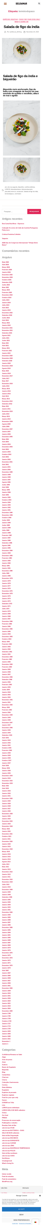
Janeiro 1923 (6, 824)
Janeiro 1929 (6, 803)
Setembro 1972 (7, 603)
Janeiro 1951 (6, 702)
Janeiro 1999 (6, 474)
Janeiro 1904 (6, 905)
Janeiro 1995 (6, 497)
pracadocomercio (10, 191)
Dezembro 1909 (7, 889)
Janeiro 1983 (6, 560)
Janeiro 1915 (6, 856)
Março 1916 (6, 851)
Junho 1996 (6, 485)
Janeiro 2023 (6, 310)
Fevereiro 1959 (7, 667)
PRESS (4, 1118)
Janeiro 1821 (6, 1003)
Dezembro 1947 (7, 722)
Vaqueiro (5, 238)
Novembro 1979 (7, 578)
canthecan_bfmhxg (16, 32)
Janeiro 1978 (6, 583)
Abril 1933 (5, 788)
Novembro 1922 (7, 826)
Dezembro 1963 (7, 636)
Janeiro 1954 (6, 692)
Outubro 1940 (6, 748)
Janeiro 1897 (6, 922)
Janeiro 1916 (6, 854)
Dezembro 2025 (7, 275)
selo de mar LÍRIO (8, 1145)
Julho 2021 (5, 338)
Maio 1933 (5, 786)
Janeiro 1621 (6, 1039)
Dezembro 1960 (7, 657)
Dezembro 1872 (7, 958)
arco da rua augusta (11, 187)
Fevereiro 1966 (7, 624)
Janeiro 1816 (6, 1006)
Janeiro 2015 (6, 393)
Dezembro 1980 (7, 571)
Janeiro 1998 (6, 477)
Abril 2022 (5, 320)
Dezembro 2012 (7, 401)
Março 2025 (6, 290)
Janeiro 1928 (6, 806)
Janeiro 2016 (6, 391)
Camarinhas (6, 1075)
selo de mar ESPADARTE (10, 1140)
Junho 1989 (6, 525)
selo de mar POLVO (8, 1150)
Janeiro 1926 (6, 811)
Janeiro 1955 (6, 687)
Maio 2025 (5, 287)
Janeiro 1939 (6, 755)
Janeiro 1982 (6, 563)
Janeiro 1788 (6, 1013)
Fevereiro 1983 (7, 558)
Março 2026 (6, 267)
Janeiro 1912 (6, 874)
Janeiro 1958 (6, 672)
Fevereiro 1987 (7, 535)
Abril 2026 (5, 264)
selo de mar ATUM (8, 1128)
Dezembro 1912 (7, 872)
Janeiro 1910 (6, 887)
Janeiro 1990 (6, 522)
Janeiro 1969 (6, 614)
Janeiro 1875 (6, 955)
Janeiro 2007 (6, 431)
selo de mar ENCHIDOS (10, 1138)
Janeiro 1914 (6, 859)
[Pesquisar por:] (13, 212)
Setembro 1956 (7, 679)
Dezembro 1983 (7, 555)
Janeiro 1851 (6, 985)
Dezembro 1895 (7, 927)
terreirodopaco (9, 194)
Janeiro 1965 (6, 631)
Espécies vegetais (10, 19)
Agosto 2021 (6, 335)
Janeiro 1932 (6, 793)
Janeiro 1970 (6, 611)
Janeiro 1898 (6, 920)
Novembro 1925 (7, 813)
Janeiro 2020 (6, 363)
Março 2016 (6, 388)
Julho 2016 (5, 386)
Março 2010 (6, 416)
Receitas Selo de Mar (9, 1125)
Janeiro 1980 (6, 576)
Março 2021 (6, 348)
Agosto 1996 (6, 482)
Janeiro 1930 (6, 801)
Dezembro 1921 (7, 834)
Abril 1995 (5, 495)
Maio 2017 (5, 381)
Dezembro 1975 (7, 591)
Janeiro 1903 (6, 907)
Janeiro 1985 (6, 548)
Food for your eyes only (29, 19)
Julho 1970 (5, 608)
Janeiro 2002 (6, 459)
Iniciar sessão (6, 1174)
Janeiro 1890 (6, 937)
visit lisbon (18, 194)
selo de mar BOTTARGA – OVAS (13, 1130)
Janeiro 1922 (6, 831)
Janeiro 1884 (6, 945)
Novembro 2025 (7, 277)
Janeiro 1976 (6, 588)
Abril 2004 (5, 441)
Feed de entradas (8, 1176)
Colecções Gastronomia (10, 1082)
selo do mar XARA (8, 1156)
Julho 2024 (5, 300)
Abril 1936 (5, 765)
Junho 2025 (6, 285)
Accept (21, 1209)
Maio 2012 (5, 406)
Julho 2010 (5, 414)
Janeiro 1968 (6, 616)
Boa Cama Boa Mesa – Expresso (13, 223)
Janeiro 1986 (6, 540)
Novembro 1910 (7, 882)
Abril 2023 (5, 307)
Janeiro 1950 (6, 712)
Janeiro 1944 (6, 732)
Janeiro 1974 (6, 598)
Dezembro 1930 (7, 798)
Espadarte (5, 1090)
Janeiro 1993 (6, 505)
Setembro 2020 (7, 361)
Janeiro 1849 (6, 991)
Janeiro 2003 (6, 452)
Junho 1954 (6, 689)
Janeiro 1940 (6, 753)
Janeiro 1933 (6, 791)
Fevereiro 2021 (7, 350)
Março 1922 (6, 829)
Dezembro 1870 (7, 965)
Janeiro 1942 (6, 743)
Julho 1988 (5, 530)
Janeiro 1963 (6, 646)
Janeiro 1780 (6, 1016)
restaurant (20, 191)
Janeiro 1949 (6, 717)
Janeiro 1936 (6, 770)
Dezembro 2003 (7, 447)
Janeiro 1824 (6, 1001)
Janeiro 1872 (6, 960)
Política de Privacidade (28, 1193)
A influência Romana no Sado (12, 1054)
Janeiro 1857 (6, 980)
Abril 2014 (5, 396)
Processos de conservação (11, 1120)
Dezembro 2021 (7, 328)
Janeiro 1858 (6, 978)
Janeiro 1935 (6, 773)
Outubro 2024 (6, 297)
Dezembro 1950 (7, 705)
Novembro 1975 (7, 593)
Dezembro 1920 (7, 841)
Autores (4, 1064)
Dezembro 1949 (7, 715)
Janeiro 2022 (6, 325)
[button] (40, 1196)
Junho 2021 (6, 340)
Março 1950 (6, 707)
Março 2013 (6, 399)
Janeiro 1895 (6, 930)
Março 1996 (6, 490)
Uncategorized (7, 1161)
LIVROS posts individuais (10, 1107)
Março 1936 (6, 768)
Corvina (4, 1085)
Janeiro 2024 (6, 302)
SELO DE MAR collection (10, 1133)
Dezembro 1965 (7, 629)
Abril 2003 (5, 449)
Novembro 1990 (7, 515)
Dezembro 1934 (7, 775)
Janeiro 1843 (6, 993)
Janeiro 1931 (6, 796)
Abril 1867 (5, 970)
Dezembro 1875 (7, 953)
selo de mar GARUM (9, 1143)
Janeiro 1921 (6, 839)
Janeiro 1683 (6, 1034)
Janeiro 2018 (6, 373)
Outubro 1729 (6, 1021)
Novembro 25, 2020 (32, 32)
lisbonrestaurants (27, 189)
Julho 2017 (5, 378)
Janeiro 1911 (6, 877)
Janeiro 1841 (6, 996)
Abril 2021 (5, 345)
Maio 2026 (5, 262)
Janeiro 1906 (6, 899)
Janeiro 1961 (6, 654)
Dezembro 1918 (7, 849)
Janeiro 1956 (6, 682)
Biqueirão (5, 1070)
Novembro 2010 (7, 411)
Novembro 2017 (7, 376)
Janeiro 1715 (6, 1026)
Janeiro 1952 (6, 697)
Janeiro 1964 (6, 634)
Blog (3, 1072)
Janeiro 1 (5, 1044)
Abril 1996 (5, 487)
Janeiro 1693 (6, 1031)
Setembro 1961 (7, 652)
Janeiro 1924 (6, 819)
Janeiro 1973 (6, 601)
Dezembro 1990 (7, 512)
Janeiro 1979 (6, 581)
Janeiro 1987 (6, 538)
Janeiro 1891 (6, 935)
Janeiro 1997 (6, 479)
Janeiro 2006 (6, 434)
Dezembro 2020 (7, 355)
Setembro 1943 (7, 735)
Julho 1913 (5, 864)
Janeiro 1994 (6, 502)
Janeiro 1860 (6, 975)
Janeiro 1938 (6, 758)
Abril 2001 (5, 464)
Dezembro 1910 (7, 879)
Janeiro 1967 (6, 619)
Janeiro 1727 (6, 1023)
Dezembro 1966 (7, 621)
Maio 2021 (5, 343)
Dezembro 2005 (7, 436)
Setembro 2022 (7, 315)
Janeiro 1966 (6, 626)
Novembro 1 (6, 1041)
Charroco (5, 1077)
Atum (4, 1062)
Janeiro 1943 (6, 740)
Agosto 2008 (6, 424)
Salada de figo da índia (21, 27)
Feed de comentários (9, 1179)
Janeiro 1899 (6, 917)
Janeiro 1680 (6, 1036)
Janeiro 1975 (6, 596)
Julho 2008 (5, 426)
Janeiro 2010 (6, 419)
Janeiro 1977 (6, 586)
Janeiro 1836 (6, 998)
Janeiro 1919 (6, 846)
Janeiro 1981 (6, 568)
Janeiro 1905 (6, 902)
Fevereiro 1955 (7, 684)
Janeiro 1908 (6, 894)
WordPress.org (7, 1181)
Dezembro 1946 (7, 727)
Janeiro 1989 (6, 528)
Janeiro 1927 (6, 808)
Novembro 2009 (7, 421)
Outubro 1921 (6, 836)
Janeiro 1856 (6, 983)
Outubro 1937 (6, 760)
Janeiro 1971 (6, 606)
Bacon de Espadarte (9, 1067)
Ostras (4, 1112)
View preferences (21, 1220)
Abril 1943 (5, 738)
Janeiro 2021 (6, 353)
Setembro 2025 (7, 282)
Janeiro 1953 (6, 694)
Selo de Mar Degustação (10, 1135)
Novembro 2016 (7, 383)
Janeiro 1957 (6, 674)
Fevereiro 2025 (7, 292)
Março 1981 (6, 566)
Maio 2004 (5, 439)
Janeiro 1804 (6, 1008)
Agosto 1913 (6, 861)
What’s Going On (21, 22)
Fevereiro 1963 (7, 644)
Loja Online (4, 1193)
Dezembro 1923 (7, 821)
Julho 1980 (5, 573)
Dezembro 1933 (7, 781)
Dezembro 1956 (7, 677)
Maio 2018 (5, 371)
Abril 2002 (5, 457)
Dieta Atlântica (7, 1087)
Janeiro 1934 (6, 778)
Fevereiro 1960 (7, 659)
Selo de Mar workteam (9, 1153)
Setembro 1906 (7, 897)
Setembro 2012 (7, 404)
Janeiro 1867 (6, 973)
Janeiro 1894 (6, 932)
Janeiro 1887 (6, 942)
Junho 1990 (6, 520)
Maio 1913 (5, 867)
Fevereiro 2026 (7, 269)
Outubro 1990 (6, 517)
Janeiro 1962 (6, 649)
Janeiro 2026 (6, 272)
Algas (4, 1057)
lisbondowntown (16, 189)
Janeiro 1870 (6, 968)
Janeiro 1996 (6, 492)
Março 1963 (6, 641)
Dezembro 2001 (7, 462)
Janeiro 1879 (6, 947)
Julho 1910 (5, 884)
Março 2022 (6, 323)
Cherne (4, 1080)
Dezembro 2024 (7, 295)
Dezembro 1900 (7, 912)
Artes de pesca (7, 1059)
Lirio (3, 1105)
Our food (5, 1115)
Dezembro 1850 (7, 988)
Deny (21, 1214)
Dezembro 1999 (7, 472)
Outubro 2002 (6, 454)
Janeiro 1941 (6, 745)
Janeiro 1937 (6, 763)
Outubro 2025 (6, 280)
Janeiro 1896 (6, 925)
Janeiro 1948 (6, 720)
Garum (4, 1100)
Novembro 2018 (7, 366)
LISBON (7, 189)
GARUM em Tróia (8, 1102)
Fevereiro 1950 (7, 710)
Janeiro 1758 (6, 1018)
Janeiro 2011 (6, 409)
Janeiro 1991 (6, 510)
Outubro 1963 (6, 639)
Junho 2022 (6, 318)
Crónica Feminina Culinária (11, 234)
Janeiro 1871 (6, 963)
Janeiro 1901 (6, 910)
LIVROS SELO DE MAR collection (13, 1110)
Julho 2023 (5, 305)
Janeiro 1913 (6, 869)
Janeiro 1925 (6, 816)
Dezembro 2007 (7, 429)
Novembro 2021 (7, 330)
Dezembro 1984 (7, 550)
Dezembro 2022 (7, 313)
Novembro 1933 (7, 783)
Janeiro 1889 (6, 940)
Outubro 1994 (6, 500)
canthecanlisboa (29, 187)
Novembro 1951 (7, 700)
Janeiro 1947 (6, 725)
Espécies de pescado (9, 1092)
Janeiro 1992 (6, 507)
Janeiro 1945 (6, 730)
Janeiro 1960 (6, 662)
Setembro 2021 (7, 333)
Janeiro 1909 (6, 892)
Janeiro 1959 (6, 669)
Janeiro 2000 (6, 469)
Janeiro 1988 (6, 533)
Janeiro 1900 (6, 915)
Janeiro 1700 (6, 1028)
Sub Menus (6, 1158)
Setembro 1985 (7, 543)
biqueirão (21, 187)
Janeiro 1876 (6, 950)
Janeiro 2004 (6, 444)
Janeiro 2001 (6, 467)
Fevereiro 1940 (7, 750)
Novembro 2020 (7, 358)
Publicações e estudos (9, 1123)
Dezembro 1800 (7, 1011)
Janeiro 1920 (6, 844)
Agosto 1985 (6, 545)
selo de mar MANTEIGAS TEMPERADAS (16, 1148)
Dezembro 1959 (7, 664)
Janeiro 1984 (6, 553)
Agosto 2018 (6, 368)
